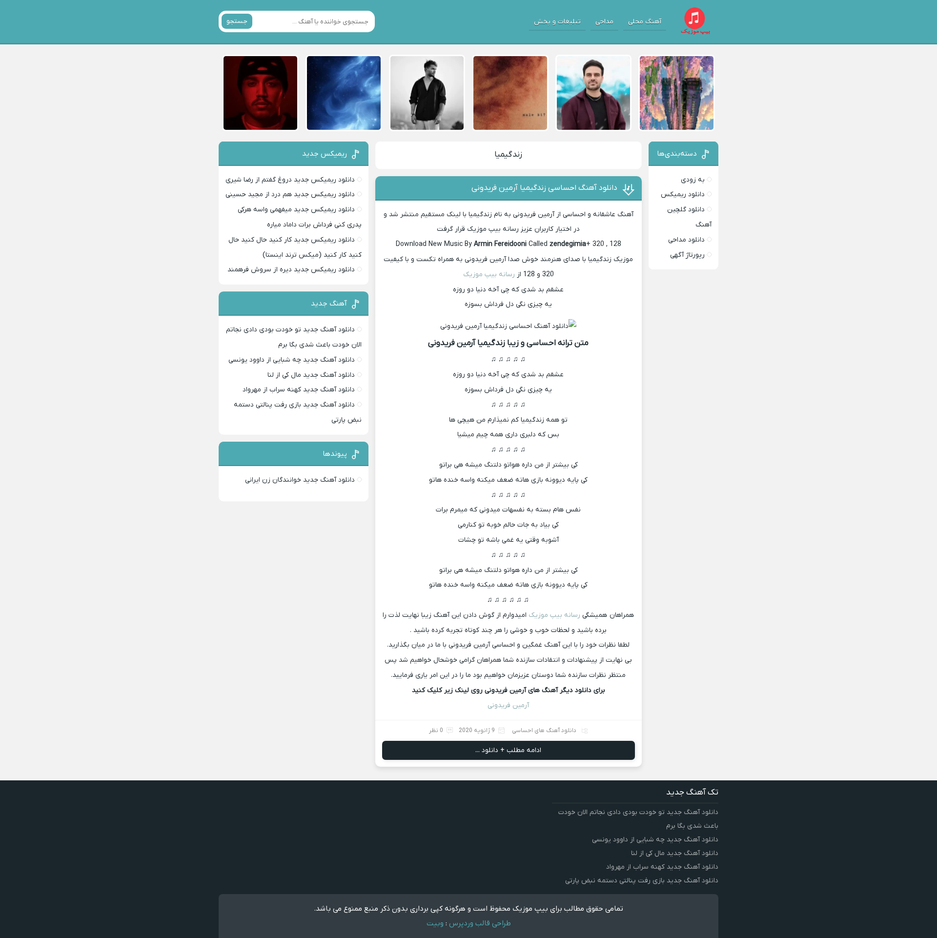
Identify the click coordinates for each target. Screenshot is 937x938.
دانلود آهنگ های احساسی (544, 730)
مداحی (604, 21)
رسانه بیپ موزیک (490, 274)
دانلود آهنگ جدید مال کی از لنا (311, 375)
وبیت (435, 923)
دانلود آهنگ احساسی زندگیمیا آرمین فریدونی (544, 188)
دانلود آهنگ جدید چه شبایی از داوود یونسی (291, 360)
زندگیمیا (508, 154)
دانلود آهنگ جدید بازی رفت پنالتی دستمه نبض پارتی (641, 880)
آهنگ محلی (644, 21)
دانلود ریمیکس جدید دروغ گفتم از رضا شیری (290, 179)
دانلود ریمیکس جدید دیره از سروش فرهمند (291, 269)
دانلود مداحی (686, 240)
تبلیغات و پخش (557, 21)
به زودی (693, 179)
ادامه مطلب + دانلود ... (508, 750)
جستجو (236, 21)
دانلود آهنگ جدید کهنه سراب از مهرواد (299, 389)
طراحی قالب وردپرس (480, 923)
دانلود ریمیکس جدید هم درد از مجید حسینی (290, 194)
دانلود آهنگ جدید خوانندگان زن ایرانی (300, 480)
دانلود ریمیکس (683, 194)
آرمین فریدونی (508, 705)
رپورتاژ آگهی (687, 255)
